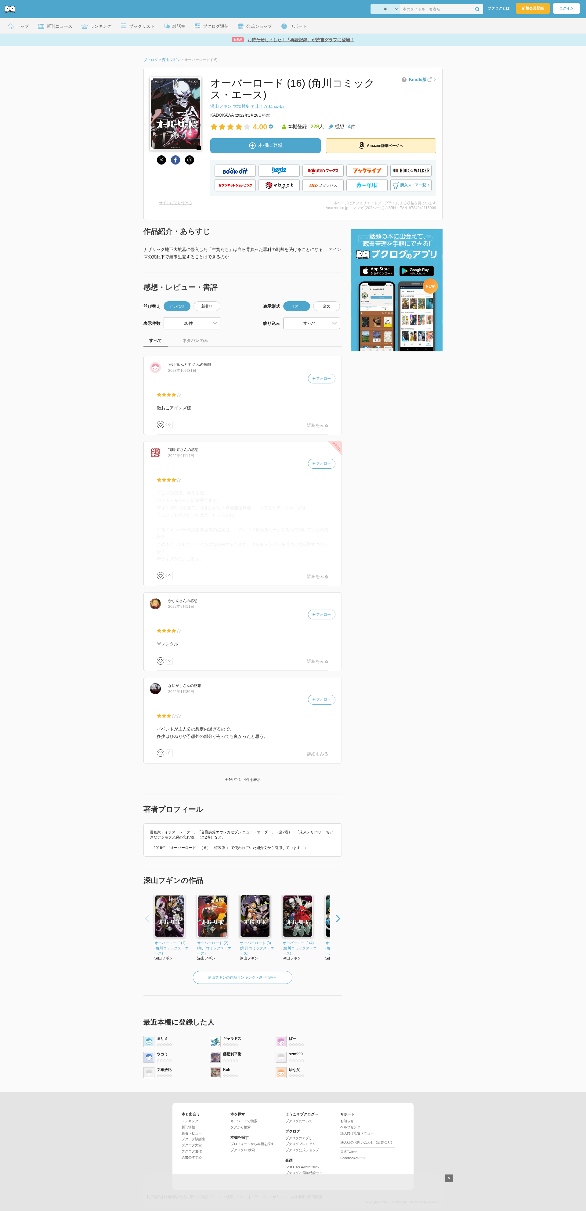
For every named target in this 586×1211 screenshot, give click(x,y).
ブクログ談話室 (193, 1139)
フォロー (323, 378)
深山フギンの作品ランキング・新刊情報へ (242, 977)
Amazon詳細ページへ (385, 145)
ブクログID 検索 (242, 1150)
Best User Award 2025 (302, 1167)
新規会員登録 (533, 8)
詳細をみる (317, 425)
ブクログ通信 (192, 1151)
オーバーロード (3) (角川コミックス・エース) (257, 948)
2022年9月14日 (181, 456)
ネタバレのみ (195, 340)
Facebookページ (352, 1158)
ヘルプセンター (352, 1127)
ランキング (190, 1121)
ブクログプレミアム (300, 1144)
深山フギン (221, 106)
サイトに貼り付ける (175, 203)
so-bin (280, 106)
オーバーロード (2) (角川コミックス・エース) (214, 948)
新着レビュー (192, 1133)
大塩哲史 (241, 106)
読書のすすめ (192, 1157)
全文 (326, 306)
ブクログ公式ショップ (302, 1150)
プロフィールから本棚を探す (252, 1144)
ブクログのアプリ (298, 1138)
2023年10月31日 (182, 370)
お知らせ (347, 1121)
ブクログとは (499, 8)
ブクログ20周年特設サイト (305, 1173)
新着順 (206, 306)
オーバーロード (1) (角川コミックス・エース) (171, 948)
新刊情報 (188, 1127)
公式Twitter (348, 1152)
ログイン (566, 8)
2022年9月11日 (181, 606)
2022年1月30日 (181, 692)
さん (184, 364)
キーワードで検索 (243, 1121)
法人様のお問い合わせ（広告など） (367, 1142)
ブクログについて (298, 1121)
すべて (155, 340)
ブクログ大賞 (192, 1145)
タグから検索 (240, 1127)
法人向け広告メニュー (357, 1133)
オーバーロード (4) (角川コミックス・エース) (300, 948)
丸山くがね (262, 106)
